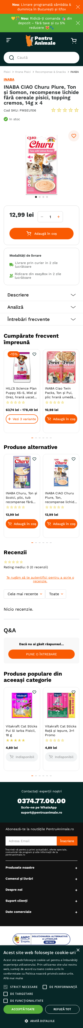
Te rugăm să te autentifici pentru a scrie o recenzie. (40, 579)
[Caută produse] (12, 57)
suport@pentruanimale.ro (41, 812)
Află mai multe (13, 978)
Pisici (7, 71)
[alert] (41, 986)
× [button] (78, 950)
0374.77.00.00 (41, 801)
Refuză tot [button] (62, 1009)
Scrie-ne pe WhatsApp (39, 807)
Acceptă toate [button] (23, 1009)
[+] (58, 216)
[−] (42, 216)
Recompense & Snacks (50, 71)
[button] (41, 295)
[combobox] (41, 57)
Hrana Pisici (23, 71)
